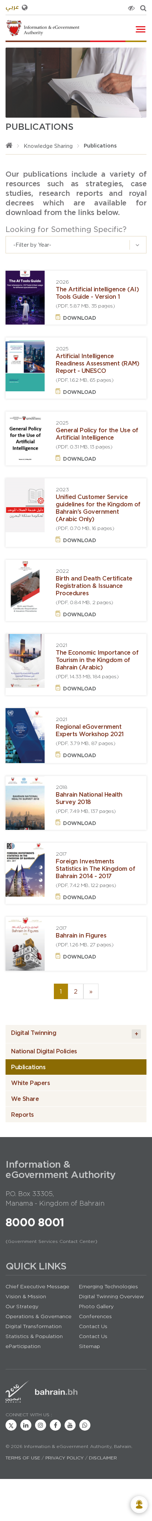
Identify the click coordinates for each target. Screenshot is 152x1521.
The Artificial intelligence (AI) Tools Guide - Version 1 (97, 294)
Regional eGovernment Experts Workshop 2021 (90, 731)
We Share (25, 1098)
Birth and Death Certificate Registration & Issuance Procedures (94, 586)
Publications (28, 1067)
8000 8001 (35, 1222)
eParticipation (23, 1346)
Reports (22, 1114)
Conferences (95, 1316)
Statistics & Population (34, 1336)
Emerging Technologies (108, 1286)
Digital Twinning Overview (111, 1296)
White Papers (30, 1083)
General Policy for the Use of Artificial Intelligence (97, 435)
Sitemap (89, 1346)
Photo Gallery (96, 1306)
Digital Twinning (74, 1033)
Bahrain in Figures (84, 936)
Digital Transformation (34, 1326)
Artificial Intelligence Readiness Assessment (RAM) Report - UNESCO (97, 364)
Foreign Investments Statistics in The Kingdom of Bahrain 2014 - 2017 (95, 869)
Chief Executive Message (37, 1286)
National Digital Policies (44, 1051)
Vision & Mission (26, 1296)
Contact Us (93, 1326)
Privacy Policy (64, 1457)
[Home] (9, 146)
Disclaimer (103, 1457)
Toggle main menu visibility (141, 28)
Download (79, 318)
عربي (12, 7)
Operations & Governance (39, 1316)
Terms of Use (23, 1457)
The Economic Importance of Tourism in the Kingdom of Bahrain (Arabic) (97, 660)
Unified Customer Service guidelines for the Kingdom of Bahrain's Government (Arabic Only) (98, 508)
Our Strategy (22, 1306)
